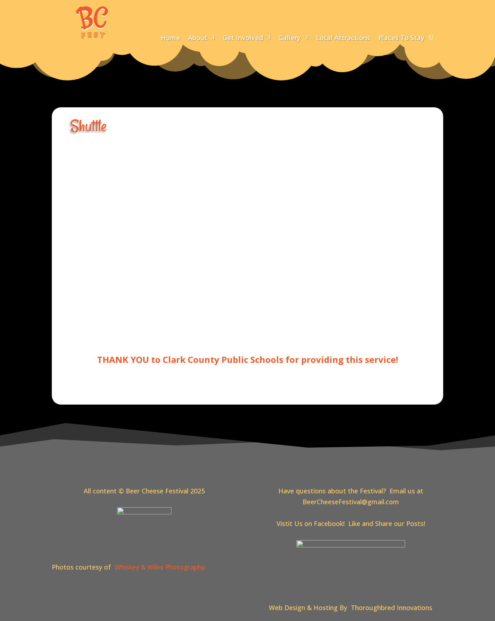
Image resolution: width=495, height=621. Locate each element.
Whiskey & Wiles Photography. (162, 567)
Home (170, 38)
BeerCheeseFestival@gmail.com (351, 501)
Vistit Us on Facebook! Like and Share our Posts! (350, 523)
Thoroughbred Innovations (391, 607)
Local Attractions (343, 38)
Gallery (289, 38)
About (197, 38)
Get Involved (242, 38)
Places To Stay (401, 38)
